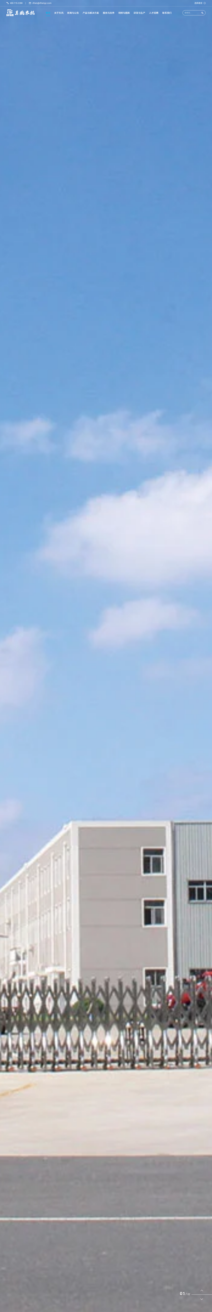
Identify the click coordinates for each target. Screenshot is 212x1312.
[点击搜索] (202, 13)
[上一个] (201, 1290)
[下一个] (201, 1299)
